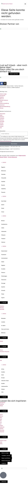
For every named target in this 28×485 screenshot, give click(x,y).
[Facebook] (1, 83)
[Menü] (25, 3)
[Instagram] (5, 83)
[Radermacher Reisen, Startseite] (7, 4)
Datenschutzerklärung (5, 141)
